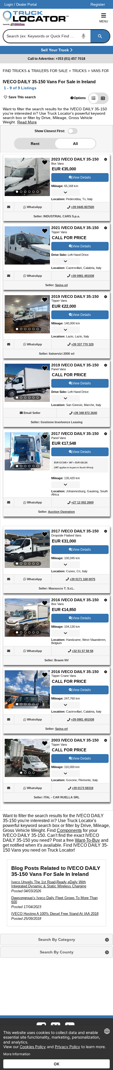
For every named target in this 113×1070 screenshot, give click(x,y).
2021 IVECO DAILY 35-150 (75, 228)
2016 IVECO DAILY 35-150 (75, 600)
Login (8, 4)
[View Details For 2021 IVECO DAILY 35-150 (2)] (27, 263)
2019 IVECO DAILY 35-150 (75, 296)
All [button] (75, 143)
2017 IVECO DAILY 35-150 (75, 433)
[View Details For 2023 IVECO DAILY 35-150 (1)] (27, 177)
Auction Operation (61, 511)
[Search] (100, 36)
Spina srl (61, 285)
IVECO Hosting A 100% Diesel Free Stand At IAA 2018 (54, 914)
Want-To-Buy (87, 840)
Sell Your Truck (55, 51)
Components (69, 830)
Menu (103, 21)
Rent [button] (35, 143)
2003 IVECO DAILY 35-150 (75, 740)
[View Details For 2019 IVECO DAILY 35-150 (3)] (27, 314)
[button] (78, 98)
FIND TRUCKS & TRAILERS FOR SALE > (37, 71)
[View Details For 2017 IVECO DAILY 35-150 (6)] (27, 549)
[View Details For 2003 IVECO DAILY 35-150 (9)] (27, 758)
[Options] (105, 159)
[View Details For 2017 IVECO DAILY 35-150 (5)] (27, 451)
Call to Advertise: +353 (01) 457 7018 (56, 59)
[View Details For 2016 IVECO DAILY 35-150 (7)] (27, 617)
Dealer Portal (26, 4)
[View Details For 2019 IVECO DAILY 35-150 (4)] (27, 383)
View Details (81, 177)
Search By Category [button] (56, 939)
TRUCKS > (81, 71)
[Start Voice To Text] (83, 36)
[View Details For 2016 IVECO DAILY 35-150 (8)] (27, 689)
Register (98, 4)
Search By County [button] (57, 952)
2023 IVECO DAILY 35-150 (75, 159)
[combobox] (55, 36)
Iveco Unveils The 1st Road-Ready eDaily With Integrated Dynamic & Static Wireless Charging (48, 884)
